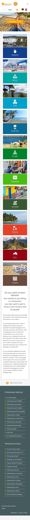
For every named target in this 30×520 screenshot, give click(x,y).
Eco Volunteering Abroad (14, 436)
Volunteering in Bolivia (13, 491)
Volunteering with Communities (16, 411)
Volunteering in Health (13, 415)
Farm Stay (10, 432)
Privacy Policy (23, 513)
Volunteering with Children (14, 408)
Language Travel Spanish (14, 459)
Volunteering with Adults (14, 425)
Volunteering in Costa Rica (14, 473)
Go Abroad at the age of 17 (15, 452)
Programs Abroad (12, 466)
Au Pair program (11, 397)
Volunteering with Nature (14, 404)
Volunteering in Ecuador (14, 480)
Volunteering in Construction (15, 418)
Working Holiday (11, 429)
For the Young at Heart (13, 449)
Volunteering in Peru (12, 487)
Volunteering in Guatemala (14, 484)
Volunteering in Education (14, 422)
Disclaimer (14, 513)
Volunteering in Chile (13, 477)
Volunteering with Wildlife (14, 401)
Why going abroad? (12, 456)
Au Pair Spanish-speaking (14, 494)
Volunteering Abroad (13, 470)
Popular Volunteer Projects (14, 463)
